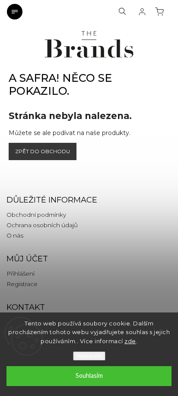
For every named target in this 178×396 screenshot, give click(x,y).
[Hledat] (122, 11)
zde (130, 341)
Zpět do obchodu (42, 151)
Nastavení (89, 356)
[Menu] (14, 11)
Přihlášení (20, 273)
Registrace (22, 283)
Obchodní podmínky (36, 214)
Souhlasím (89, 375)
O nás (14, 235)
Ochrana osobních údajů (42, 225)
